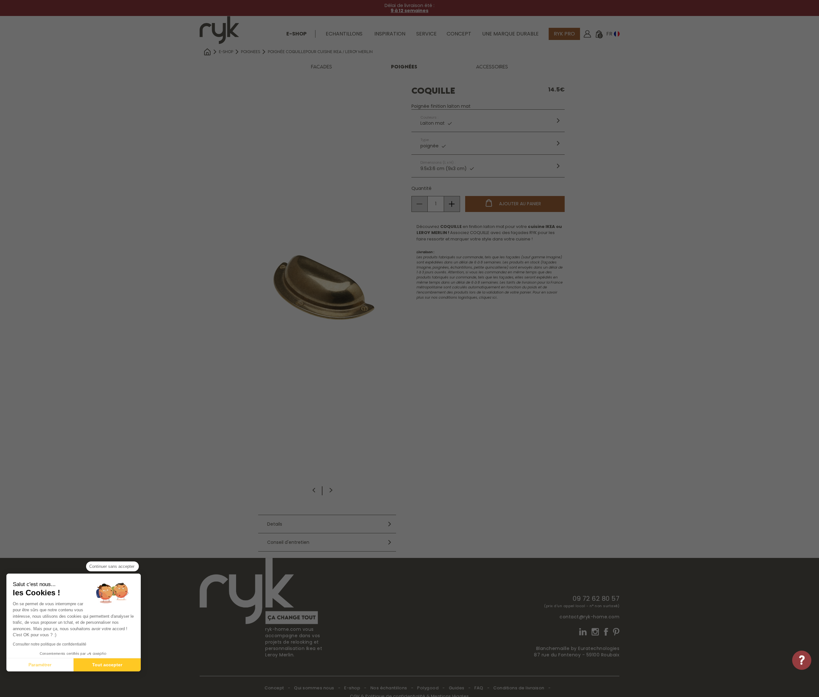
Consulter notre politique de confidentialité (49, 644)
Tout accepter (107, 664)
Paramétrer (40, 664)
